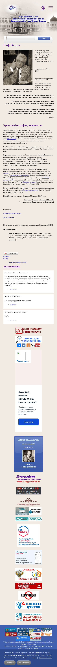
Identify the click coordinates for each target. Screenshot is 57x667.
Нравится (6, 256)
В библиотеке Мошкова (12, 213)
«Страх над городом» (30, 190)
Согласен (10, 663)
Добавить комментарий (17, 262)
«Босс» (6, 174)
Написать (28, 422)
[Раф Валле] (17, 85)
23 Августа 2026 (28, 444)
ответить (13, 289)
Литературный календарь (28, 439)
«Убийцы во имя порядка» (19, 176)
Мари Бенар (11, 139)
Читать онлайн (8, 217)
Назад (5, 258)
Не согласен (24, 663)
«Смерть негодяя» (29, 182)
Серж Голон (28, 447)
